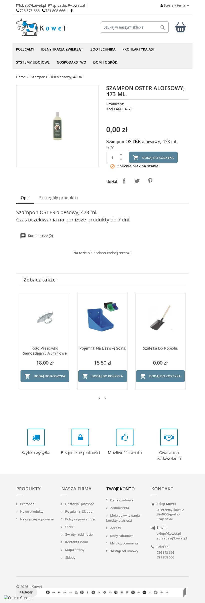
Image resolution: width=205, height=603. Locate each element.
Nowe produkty (32, 511)
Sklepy (70, 557)
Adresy (115, 528)
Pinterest (150, 181)
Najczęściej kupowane (37, 519)
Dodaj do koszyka (153, 158)
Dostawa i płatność (79, 504)
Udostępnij (124, 181)
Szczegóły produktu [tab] (58, 197)
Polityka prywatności (80, 519)
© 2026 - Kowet (29, 586)
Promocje (27, 504)
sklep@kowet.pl (169, 533)
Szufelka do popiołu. (160, 348)
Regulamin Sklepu (78, 511)
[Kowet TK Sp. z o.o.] (42, 28)
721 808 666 (55, 10)
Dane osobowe (122, 500)
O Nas (69, 526)
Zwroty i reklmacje (78, 534)
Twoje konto (120, 489)
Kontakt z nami (76, 542)
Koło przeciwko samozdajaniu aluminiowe (45, 351)
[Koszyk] (180, 27)
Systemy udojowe (33, 62)
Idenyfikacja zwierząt (62, 49)
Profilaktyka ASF (138, 49)
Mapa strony (74, 549)
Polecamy (25, 49)
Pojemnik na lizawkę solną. (102, 348)
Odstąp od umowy (124, 551)
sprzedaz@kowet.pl (172, 538)
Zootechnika (103, 49)
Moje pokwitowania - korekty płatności (124, 518)
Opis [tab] (25, 197)
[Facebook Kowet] (71, 10)
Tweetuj (137, 181)
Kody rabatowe (122, 535)
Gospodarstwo (71, 62)
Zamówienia (119, 507)
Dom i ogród (105, 62)
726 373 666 (30, 10)
